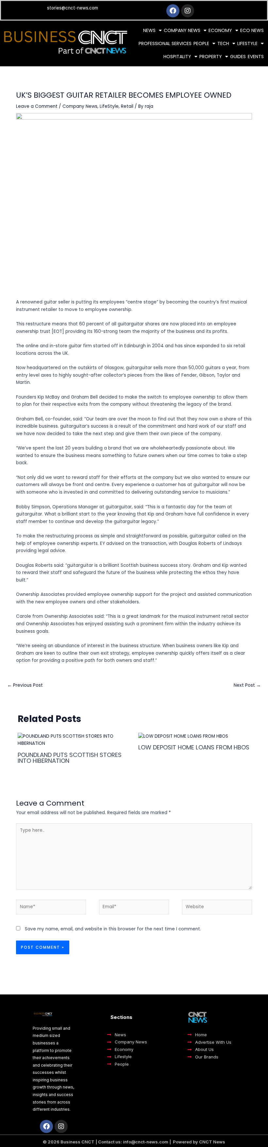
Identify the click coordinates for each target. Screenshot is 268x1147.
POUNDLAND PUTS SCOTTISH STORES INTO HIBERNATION (70, 758)
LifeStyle (109, 106)
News (149, 30)
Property (210, 56)
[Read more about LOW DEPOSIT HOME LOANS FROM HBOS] (183, 736)
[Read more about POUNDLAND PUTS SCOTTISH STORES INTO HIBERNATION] (74, 740)
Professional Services (165, 43)
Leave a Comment (37, 106)
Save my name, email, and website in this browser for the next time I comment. (113, 929)
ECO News (252, 30)
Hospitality (177, 56)
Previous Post (25, 685)
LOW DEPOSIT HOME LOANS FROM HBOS (193, 747)
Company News (182, 30)
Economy (220, 30)
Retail (127, 106)
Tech (223, 43)
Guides (238, 56)
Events (256, 56)
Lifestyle (247, 43)
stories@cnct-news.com (72, 7)
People (201, 43)
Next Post (247, 685)
